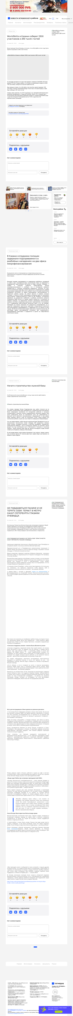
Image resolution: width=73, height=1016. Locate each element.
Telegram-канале (14, 106)
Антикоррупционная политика (15, 1009)
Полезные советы (60, 22)
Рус (50, 18)
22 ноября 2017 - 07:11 (11, 520)
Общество (12, 31)
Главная (10, 22)
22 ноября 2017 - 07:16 (11, 390)
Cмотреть (58, 1011)
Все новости (60, 242)
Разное (54, 964)
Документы (46, 964)
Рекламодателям (39, 22)
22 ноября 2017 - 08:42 (11, 268)
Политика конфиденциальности (16, 1013)
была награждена (12, 829)
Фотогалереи (27, 22)
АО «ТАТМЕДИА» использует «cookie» (17, 1010)
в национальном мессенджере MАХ (19, 113)
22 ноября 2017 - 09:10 (11, 43)
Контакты (18, 22)
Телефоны (50, 22)
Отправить (44, 172)
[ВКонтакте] (10, 149)
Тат (57, 18)
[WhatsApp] (25, 149)
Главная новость (14, 380)
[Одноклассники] (15, 149)
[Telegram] (20, 149)
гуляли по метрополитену (39, 571)
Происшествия (13, 251)
